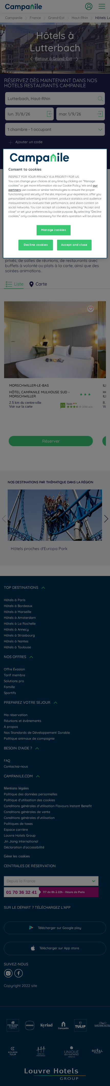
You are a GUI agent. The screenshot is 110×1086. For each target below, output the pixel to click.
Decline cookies (36, 245)
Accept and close (74, 245)
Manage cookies (53, 230)
